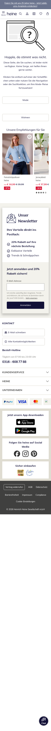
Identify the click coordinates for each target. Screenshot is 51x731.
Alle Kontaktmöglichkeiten (22, 341)
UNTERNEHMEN (12, 390)
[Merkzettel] (40, 13)
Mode (25, 100)
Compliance (41, 495)
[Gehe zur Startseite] (12, 13)
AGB (30, 487)
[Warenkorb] (47, 13)
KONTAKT (8, 323)
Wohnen (25, 117)
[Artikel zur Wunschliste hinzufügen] (29, 137)
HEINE (6, 381)
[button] (3, 13)
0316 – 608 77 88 (14, 362)
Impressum (27, 495)
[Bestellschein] (34, 13)
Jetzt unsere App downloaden (25, 415)
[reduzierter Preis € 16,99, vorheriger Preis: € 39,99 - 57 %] (17, 154)
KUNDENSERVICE (13, 372)
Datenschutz (41, 487)
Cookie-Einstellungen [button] (25, 501)
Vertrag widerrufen (14, 487)
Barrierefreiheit (12, 495)
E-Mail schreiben (15, 333)
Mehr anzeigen (31, 298)
